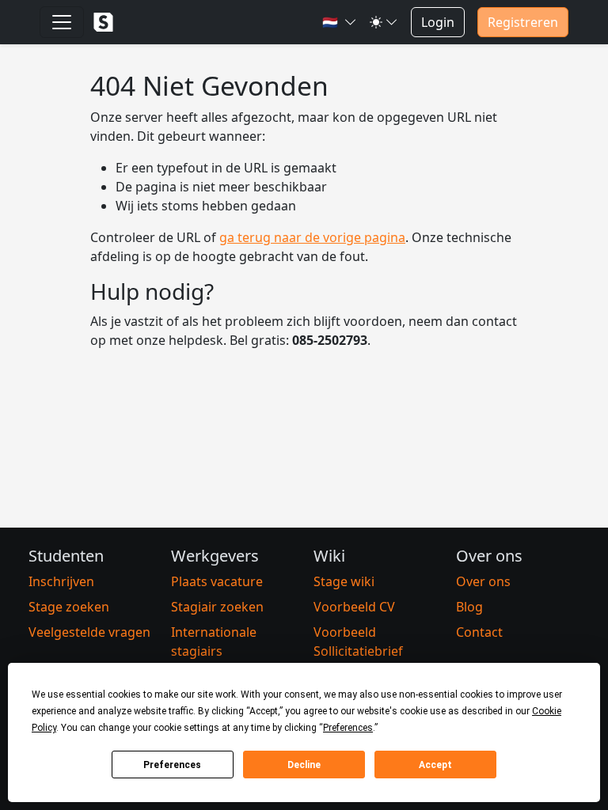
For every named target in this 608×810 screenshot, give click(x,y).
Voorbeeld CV (354, 606)
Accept (435, 764)
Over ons (483, 581)
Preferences (172, 764)
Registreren (523, 22)
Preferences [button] (348, 727)
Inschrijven (61, 581)
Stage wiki (344, 581)
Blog (469, 606)
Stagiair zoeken (217, 606)
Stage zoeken (68, 606)
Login (437, 22)
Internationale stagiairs (213, 641)
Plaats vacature (217, 581)
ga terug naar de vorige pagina (312, 237)
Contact (479, 632)
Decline (304, 764)
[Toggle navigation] (62, 22)
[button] (339, 22)
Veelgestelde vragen (89, 632)
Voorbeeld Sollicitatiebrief (358, 641)
